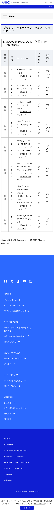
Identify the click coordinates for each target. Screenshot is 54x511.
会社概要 (7, 403)
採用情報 (7, 419)
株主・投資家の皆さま (13, 408)
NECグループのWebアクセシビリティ (17, 462)
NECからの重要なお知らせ (15, 311)
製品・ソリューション (13, 358)
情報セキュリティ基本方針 (13, 468)
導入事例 (7, 364)
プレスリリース (10, 300)
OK (25, 508)
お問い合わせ (8, 480)
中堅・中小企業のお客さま (15, 336)
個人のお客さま (10, 341)
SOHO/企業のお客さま (13, 380)
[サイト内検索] (46, 2)
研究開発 (7, 413)
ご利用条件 (8, 474)
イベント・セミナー (12, 305)
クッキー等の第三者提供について (16, 451)
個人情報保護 (39, 503)
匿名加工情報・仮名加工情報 (14, 456)
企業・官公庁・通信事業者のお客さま (16, 329)
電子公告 (7, 439)
